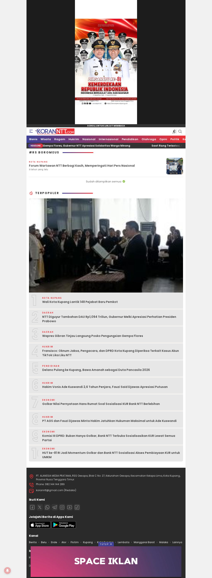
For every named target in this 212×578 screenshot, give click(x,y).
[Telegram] (54, 507)
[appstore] (40, 527)
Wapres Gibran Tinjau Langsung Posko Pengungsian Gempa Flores (92, 336)
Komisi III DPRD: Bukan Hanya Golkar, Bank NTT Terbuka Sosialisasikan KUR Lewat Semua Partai (108, 438)
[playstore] (64, 527)
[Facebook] (32, 507)
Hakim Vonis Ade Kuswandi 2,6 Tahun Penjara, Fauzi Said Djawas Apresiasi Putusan (105, 387)
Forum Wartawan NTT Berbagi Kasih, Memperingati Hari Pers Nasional (82, 166)
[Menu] (31, 131)
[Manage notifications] (7, 570)
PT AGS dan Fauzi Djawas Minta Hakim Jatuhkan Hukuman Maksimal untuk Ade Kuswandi (109, 421)
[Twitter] (39, 507)
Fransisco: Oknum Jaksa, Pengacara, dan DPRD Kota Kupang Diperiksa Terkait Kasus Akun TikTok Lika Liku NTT (110, 353)
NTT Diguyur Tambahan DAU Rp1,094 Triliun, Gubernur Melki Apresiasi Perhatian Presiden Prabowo (109, 319)
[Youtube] (69, 507)
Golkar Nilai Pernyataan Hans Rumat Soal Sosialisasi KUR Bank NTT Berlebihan (101, 404)
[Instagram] (62, 507)
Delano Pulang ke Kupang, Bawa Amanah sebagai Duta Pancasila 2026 (96, 370)
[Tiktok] (77, 507)
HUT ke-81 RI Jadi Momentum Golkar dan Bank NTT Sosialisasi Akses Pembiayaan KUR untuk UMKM (111, 455)
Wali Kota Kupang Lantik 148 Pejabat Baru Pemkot (80, 302)
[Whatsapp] (47, 507)
